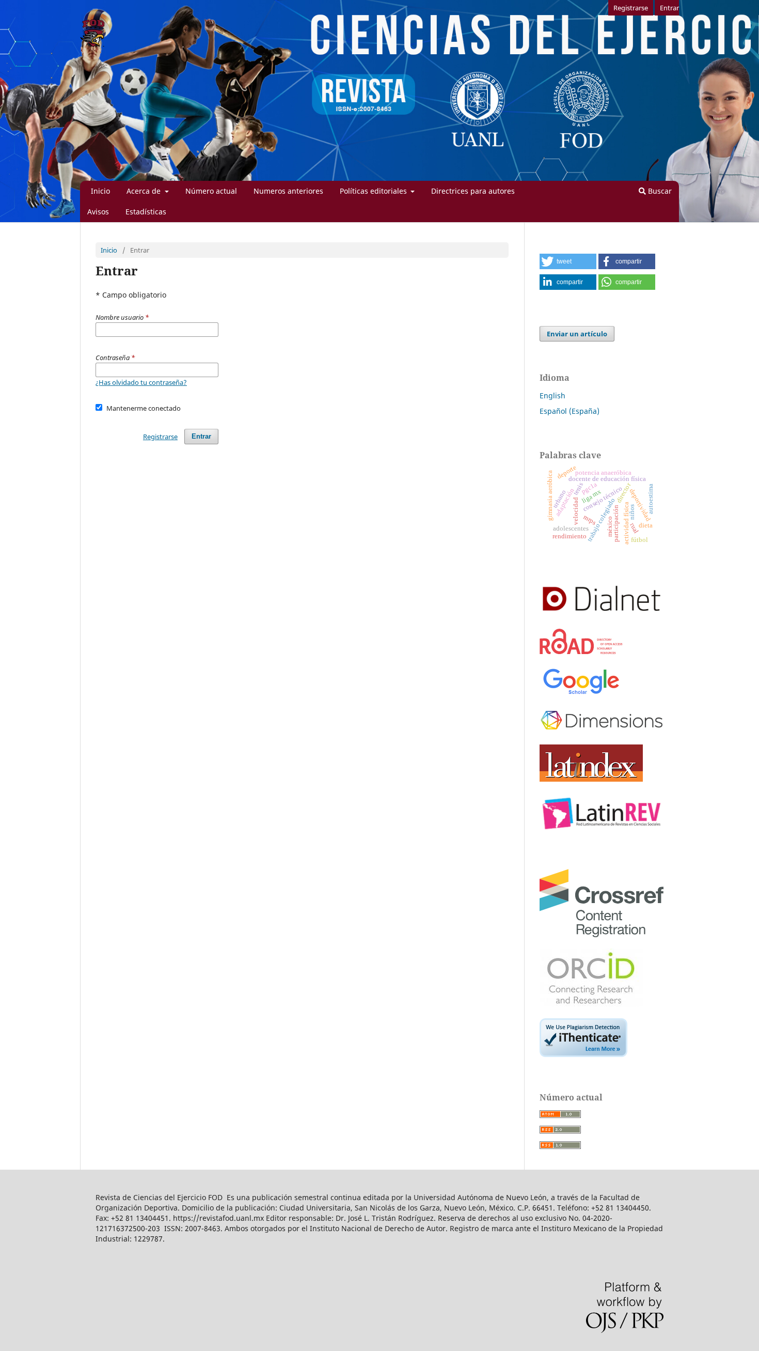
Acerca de (144, 191)
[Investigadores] (591, 1004)
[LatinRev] (601, 831)
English (552, 395)
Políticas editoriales (374, 191)
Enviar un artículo (577, 333)
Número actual (211, 191)
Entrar (669, 7)
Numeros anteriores (288, 191)
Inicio (100, 191)
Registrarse (630, 7)
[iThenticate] (583, 1054)
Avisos (98, 211)
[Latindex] (591, 779)
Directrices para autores (473, 191)
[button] (568, 261)
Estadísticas (145, 211)
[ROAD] (581, 651)
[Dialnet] (601, 614)
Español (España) (569, 411)
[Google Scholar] (581, 694)
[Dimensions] (601, 730)
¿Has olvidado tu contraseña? (141, 382)
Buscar (659, 191)
